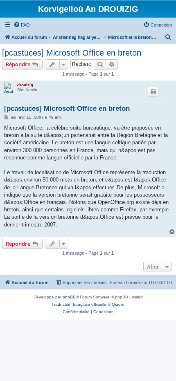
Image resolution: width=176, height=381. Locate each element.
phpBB (69, 297)
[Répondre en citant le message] (153, 91)
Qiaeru (118, 304)
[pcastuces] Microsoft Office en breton (71, 52)
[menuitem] (22, 25)
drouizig (25, 85)
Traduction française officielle (79, 304)
